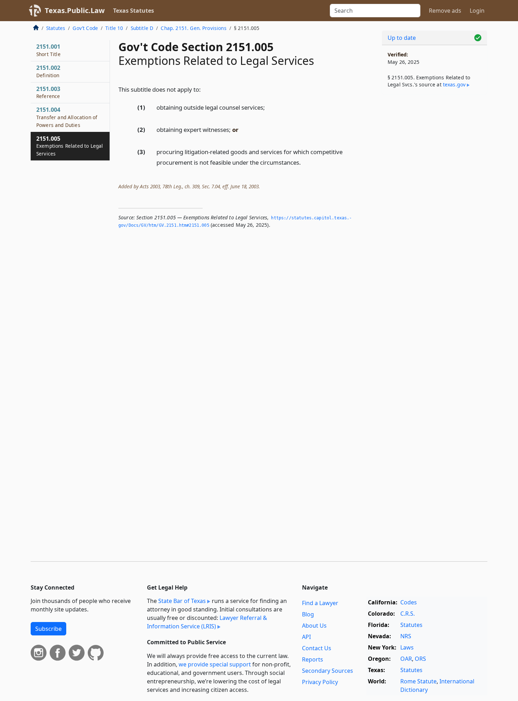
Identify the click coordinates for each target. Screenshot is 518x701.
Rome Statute (418, 681)
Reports (312, 659)
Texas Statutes (133, 10)
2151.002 (48, 71)
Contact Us (316, 648)
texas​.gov (454, 84)
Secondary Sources (327, 671)
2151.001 (48, 50)
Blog (308, 614)
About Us (314, 625)
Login (477, 10)
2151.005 (69, 146)
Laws (407, 647)
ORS (420, 659)
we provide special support (215, 664)
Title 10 (114, 28)
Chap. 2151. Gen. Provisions (193, 28)
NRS (405, 636)
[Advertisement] (434, 210)
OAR (406, 659)
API (306, 637)
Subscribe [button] (48, 629)
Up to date (402, 38)
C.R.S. (407, 613)
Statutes (55, 28)
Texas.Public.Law (75, 10)
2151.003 (48, 92)
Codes (408, 602)
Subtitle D (142, 28)
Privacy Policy (320, 682)
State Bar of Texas (182, 601)
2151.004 (66, 117)
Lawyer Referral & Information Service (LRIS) (207, 622)
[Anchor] (205, 89)
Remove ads (445, 10)
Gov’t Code (85, 28)
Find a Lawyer (320, 603)
